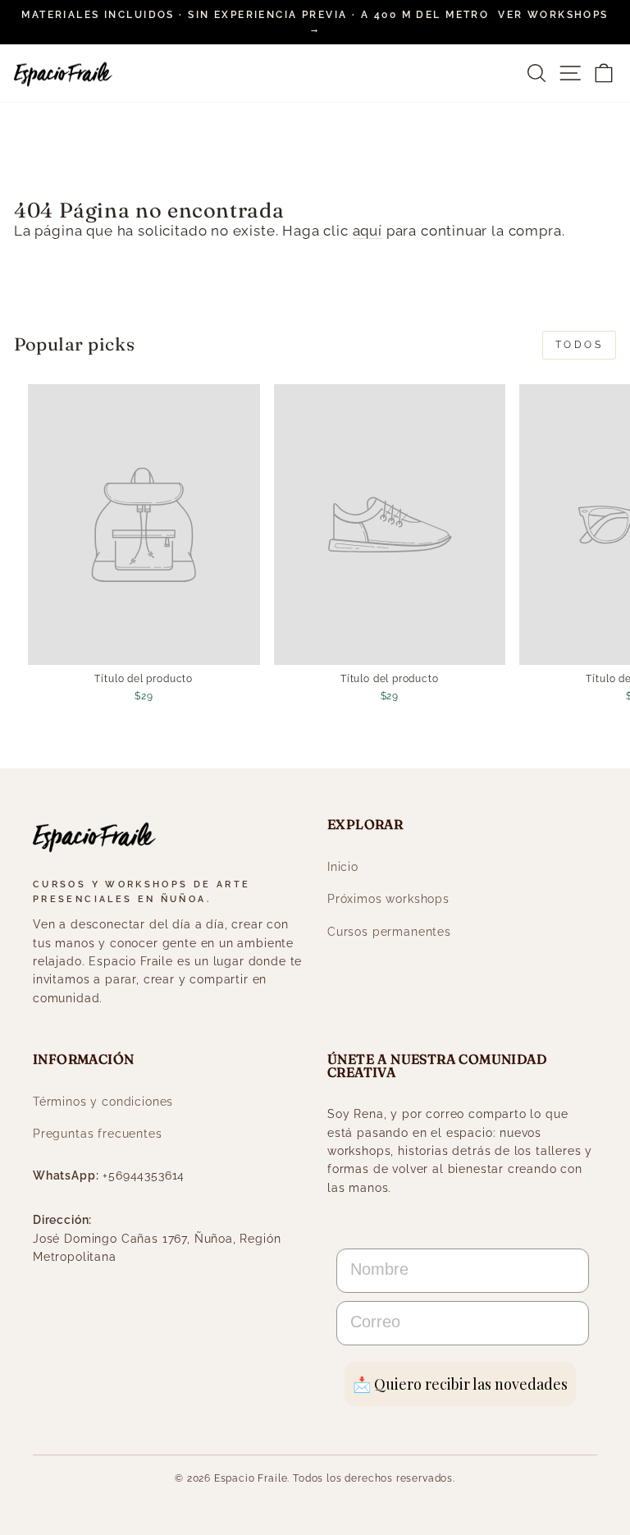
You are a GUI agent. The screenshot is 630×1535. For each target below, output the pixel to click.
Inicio (342, 866)
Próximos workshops (388, 898)
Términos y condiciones (103, 1101)
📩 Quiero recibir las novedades (460, 1384)
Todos (579, 345)
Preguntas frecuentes (97, 1133)
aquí (367, 230)
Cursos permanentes (389, 931)
